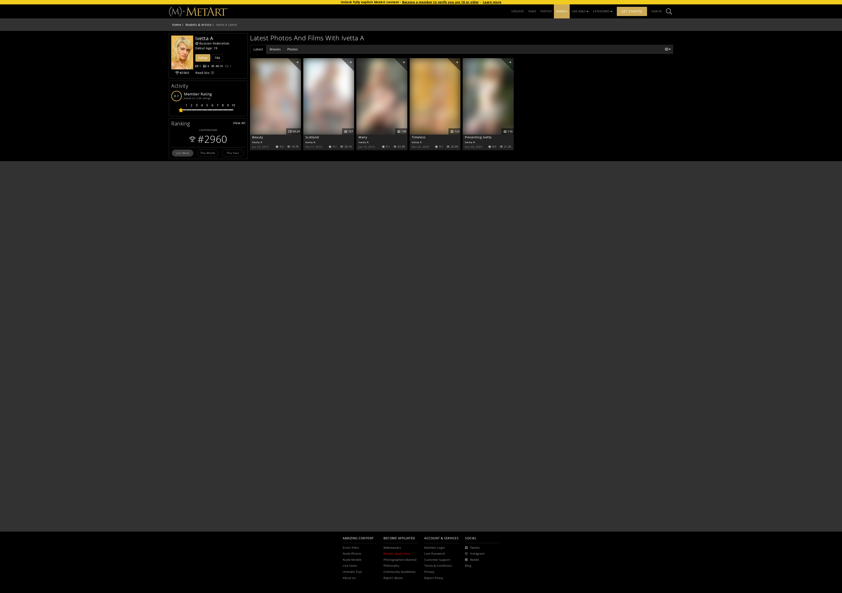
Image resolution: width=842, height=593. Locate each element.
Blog (468, 566)
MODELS (561, 11)
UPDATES (517, 11)
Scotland (312, 137)
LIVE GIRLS (579, 11)
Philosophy (391, 566)
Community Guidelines (400, 572)
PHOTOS (546, 11)
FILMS (532, 11)
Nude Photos (352, 553)
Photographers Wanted (400, 560)
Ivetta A (257, 142)
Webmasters (392, 548)
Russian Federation (214, 43)
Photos (292, 49)
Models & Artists (198, 25)
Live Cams (350, 566)
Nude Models (352, 560)
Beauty (257, 137)
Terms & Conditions (438, 566)
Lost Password (434, 553)
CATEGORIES (601, 11)
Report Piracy (433, 578)
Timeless (419, 137)
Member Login (434, 548)
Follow (202, 58)
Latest (258, 49)
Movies (275, 49)
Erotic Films (351, 548)
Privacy (429, 572)
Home (176, 25)
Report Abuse (393, 578)
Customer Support (437, 560)
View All (239, 123)
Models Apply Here (397, 553)
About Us (349, 578)
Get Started (631, 11)
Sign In (656, 11)
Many (363, 137)
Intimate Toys (352, 572)
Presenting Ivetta (478, 137)
